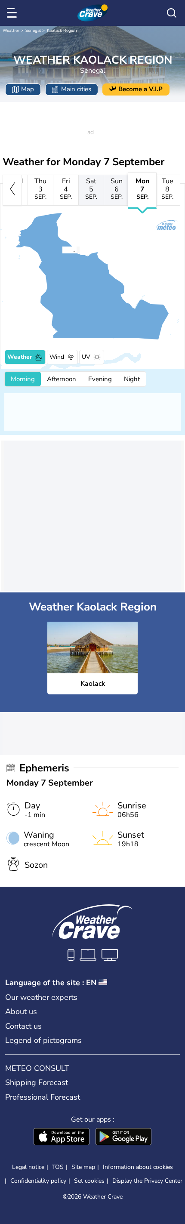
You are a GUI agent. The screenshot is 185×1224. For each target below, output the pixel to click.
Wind (56, 357)
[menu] (13, 13)
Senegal (33, 31)
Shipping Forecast (36, 1082)
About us (21, 1011)
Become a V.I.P (140, 89)
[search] (172, 13)
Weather (11, 31)
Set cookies (89, 1181)
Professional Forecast (42, 1097)
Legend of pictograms (43, 1040)
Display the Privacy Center (147, 1181)
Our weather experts (41, 997)
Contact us (23, 1026)
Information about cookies (138, 1167)
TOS (58, 1167)
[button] (64, 250)
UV (86, 357)
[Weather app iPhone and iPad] (61, 1137)
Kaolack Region (62, 31)
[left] (12, 190)
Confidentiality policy (38, 1181)
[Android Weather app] (123, 1137)
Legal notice (28, 1167)
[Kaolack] (62, 250)
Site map (83, 1167)
